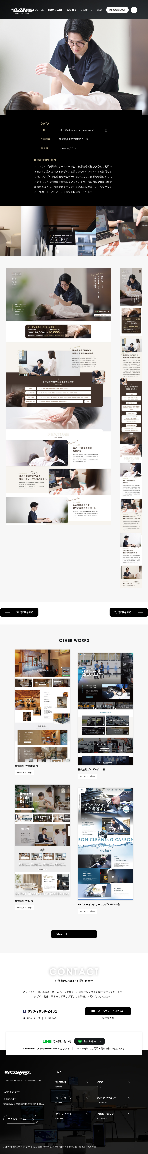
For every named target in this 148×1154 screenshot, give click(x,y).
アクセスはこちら (17, 1119)
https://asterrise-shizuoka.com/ (76, 130)
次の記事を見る (123, 612)
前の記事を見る (25, 612)
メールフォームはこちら (111, 1011)
